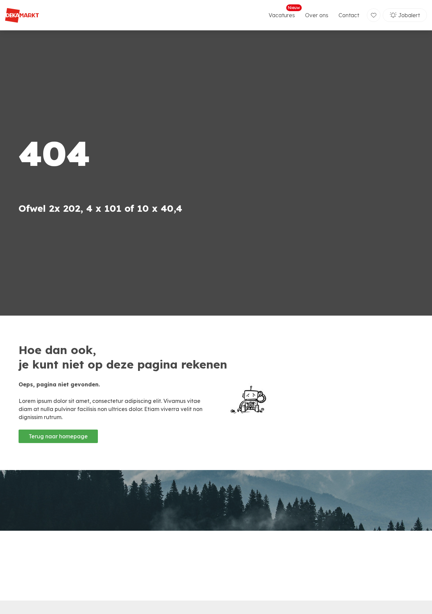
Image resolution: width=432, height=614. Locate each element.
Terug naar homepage (58, 436)
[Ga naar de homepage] (22, 15)
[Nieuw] (373, 15)
